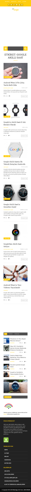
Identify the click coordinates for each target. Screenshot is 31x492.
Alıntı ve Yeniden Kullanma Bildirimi (14, 484)
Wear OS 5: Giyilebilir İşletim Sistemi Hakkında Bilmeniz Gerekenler (18, 348)
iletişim (5, 414)
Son (6, 334)
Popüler (10, 333)
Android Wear (8, 77)
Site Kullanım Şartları (10, 477)
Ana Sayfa (7, 1)
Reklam (6, 456)
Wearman (6, 290)
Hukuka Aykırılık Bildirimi (11, 481)
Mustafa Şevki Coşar (8, 88)
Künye (19, 1)
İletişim (24, 1)
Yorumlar (16, 333)
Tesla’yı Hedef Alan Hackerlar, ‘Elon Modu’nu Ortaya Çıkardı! (18, 357)
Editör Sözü (7, 463)
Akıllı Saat (7, 116)
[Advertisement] (15, 29)
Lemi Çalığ (6, 127)
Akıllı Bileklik (27, 489)
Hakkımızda (13, 1)
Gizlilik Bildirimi (9, 474)
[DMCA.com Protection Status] (6, 442)
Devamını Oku (24, 96)
